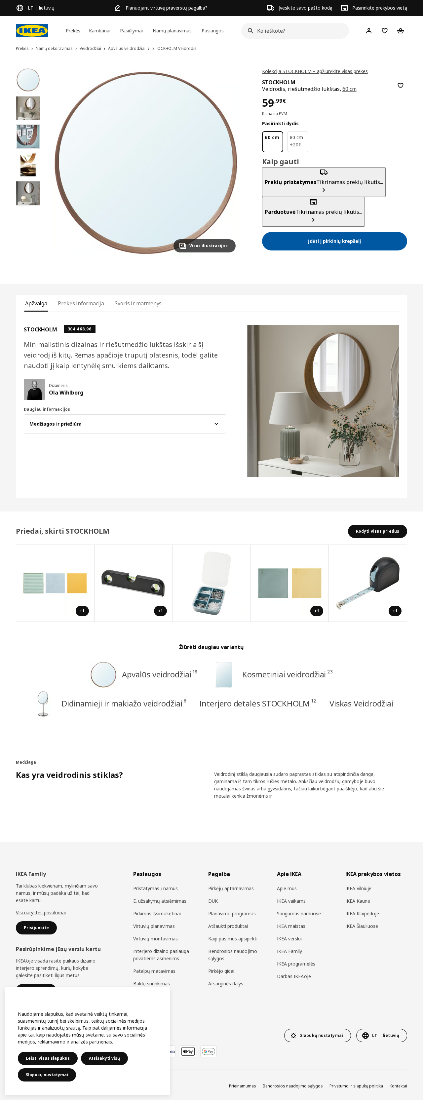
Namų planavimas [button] (172, 30)
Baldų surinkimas (151, 983)
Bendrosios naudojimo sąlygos (232, 955)
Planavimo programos (232, 913)
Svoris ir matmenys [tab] (138, 303)
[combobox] (293, 31)
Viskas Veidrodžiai (361, 703)
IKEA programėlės (296, 964)
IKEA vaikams (291, 901)
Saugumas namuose (299, 913)
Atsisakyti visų (104, 1058)
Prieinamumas (242, 1086)
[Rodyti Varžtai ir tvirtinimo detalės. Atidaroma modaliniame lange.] (212, 583)
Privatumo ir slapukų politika (356, 1086)
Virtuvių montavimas (155, 938)
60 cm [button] (349, 89)
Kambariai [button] (99, 30)
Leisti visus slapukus (48, 1058)
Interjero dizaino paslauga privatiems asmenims (161, 955)
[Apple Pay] (188, 1051)
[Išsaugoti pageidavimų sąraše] (400, 85)
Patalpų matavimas (154, 971)
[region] (146, 163)
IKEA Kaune (357, 901)
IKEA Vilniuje (358, 888)
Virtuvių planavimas (154, 926)
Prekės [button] (73, 30)
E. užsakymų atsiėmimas (159, 901)
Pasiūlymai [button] (131, 30)
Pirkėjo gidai (221, 971)
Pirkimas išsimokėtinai (157, 913)
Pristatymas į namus (155, 888)
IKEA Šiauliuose (361, 926)
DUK (213, 901)
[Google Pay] (208, 1051)
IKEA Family (289, 951)
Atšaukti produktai (228, 926)
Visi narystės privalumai (41, 912)
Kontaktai (398, 1086)
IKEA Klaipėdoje (362, 913)
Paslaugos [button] (213, 30)
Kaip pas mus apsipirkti (232, 938)
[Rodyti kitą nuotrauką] (227, 162)
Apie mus (287, 888)
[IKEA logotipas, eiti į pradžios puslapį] (32, 30)
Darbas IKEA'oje (294, 976)
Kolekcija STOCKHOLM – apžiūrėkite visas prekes (315, 71)
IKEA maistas (291, 926)
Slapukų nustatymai (47, 1075)
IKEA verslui (289, 938)
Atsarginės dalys (225, 983)
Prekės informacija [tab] (81, 303)
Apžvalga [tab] (36, 303)
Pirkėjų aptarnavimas (231, 888)
